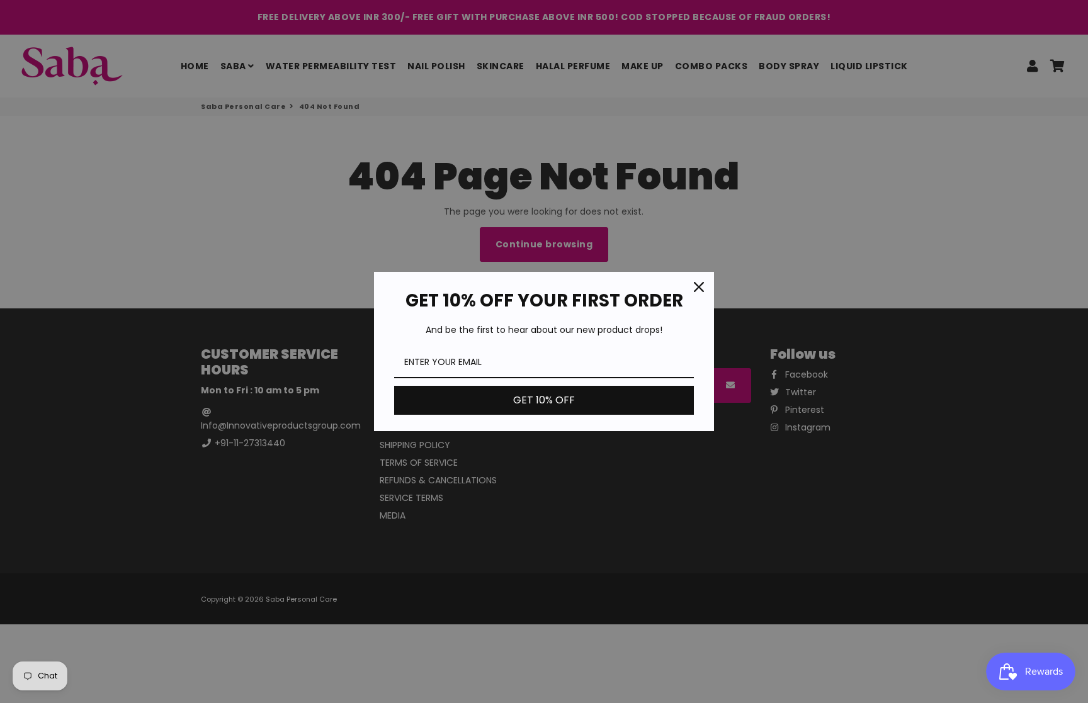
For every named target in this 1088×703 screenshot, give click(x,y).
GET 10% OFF (544, 400)
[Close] (699, 287)
